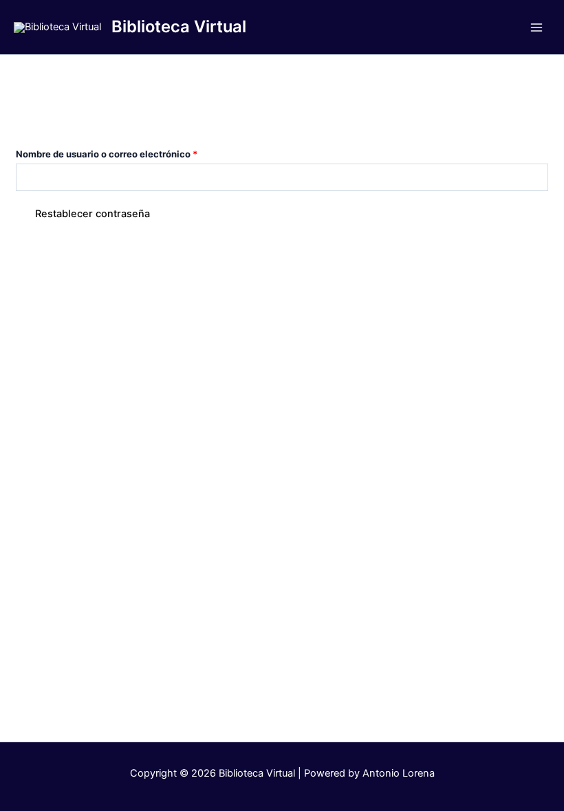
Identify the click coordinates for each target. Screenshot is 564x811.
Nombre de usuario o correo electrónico (131, 152)
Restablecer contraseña (92, 214)
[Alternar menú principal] (536, 27)
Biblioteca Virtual (178, 26)
